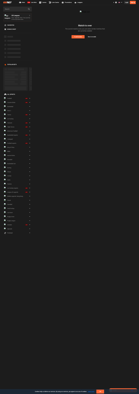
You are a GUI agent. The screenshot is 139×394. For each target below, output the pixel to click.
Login (126, 2)
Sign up (133, 2)
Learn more (91, 391)
